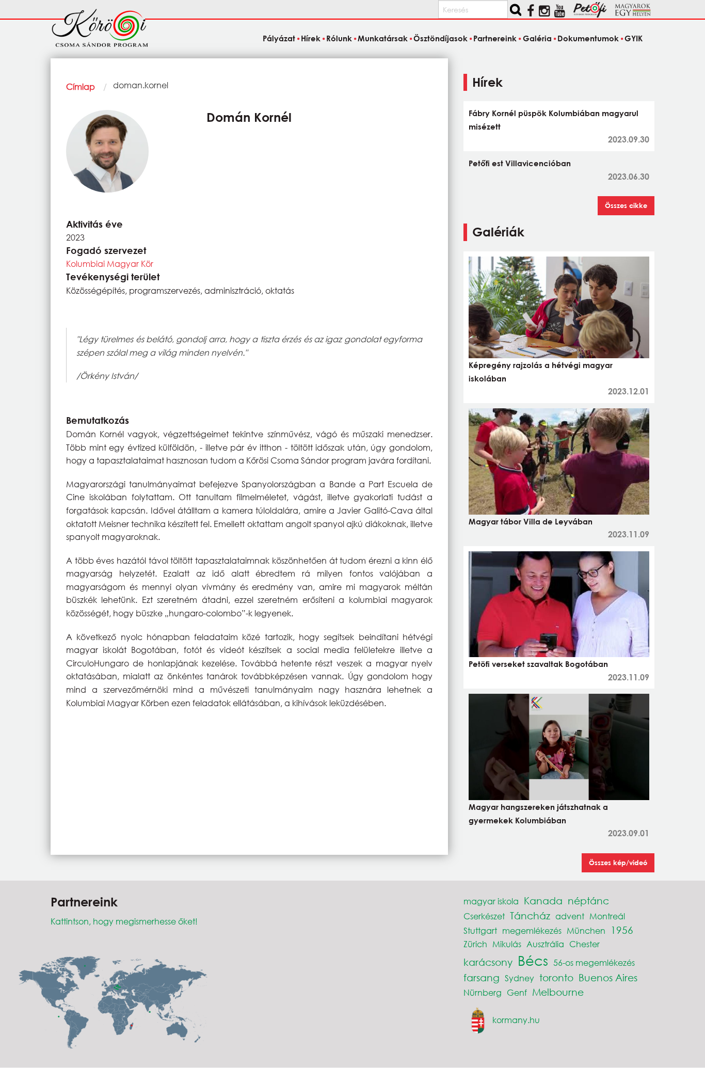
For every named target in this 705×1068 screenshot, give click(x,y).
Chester (584, 943)
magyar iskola (491, 901)
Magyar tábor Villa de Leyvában (530, 521)
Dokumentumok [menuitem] (588, 38)
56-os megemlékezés (594, 962)
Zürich (475, 943)
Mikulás (506, 943)
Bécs (533, 960)
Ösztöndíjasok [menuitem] (440, 38)
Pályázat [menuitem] (279, 38)
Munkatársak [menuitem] (383, 38)
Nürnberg (482, 992)
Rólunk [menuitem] (339, 38)
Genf (517, 992)
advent (569, 916)
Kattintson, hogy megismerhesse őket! (124, 921)
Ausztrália (545, 943)
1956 (622, 930)
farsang (481, 977)
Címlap (80, 86)
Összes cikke (626, 205)
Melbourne (558, 992)
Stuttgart (480, 930)
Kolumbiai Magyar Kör (109, 263)
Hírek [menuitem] (311, 38)
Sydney (519, 978)
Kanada (543, 900)
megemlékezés (532, 930)
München (586, 930)
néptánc (588, 900)
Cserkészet (484, 916)
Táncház (530, 915)
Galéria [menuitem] (537, 38)
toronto (556, 977)
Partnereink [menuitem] (495, 38)
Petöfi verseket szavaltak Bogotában (538, 663)
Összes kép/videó (618, 862)
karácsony (487, 962)
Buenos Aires (608, 977)
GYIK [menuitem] (633, 38)
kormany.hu (516, 1019)
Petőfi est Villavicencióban (520, 163)
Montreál (607, 916)
